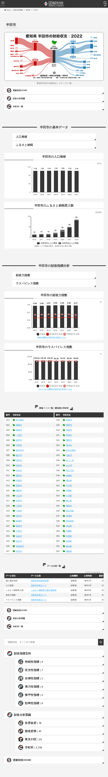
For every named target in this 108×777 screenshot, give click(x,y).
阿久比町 (70, 511)
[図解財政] (54, 4)
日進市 (69, 430)
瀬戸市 (19, 440)
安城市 (19, 480)
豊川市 (19, 455)
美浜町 (69, 526)
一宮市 (19, 435)
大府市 (19, 531)
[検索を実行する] (101, 642)
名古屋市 (20, 420)
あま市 (69, 465)
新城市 (19, 521)
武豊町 (69, 531)
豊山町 (69, 480)
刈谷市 (19, 470)
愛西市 (69, 440)
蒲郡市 (19, 490)
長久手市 (70, 470)
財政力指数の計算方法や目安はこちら (52, 337)
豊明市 (69, 425)
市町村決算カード (39, 585)
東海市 (19, 526)
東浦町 (69, 516)
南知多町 (70, 521)
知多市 (19, 536)
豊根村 (69, 551)
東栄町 (69, 546)
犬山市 (19, 496)
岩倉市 (69, 420)
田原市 (69, 435)
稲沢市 (19, 516)
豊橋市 (19, 425)
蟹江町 (69, 501)
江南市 (19, 506)
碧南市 (19, 465)
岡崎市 (19, 430)
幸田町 (69, 536)
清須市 (69, 445)
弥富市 (69, 455)
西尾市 (19, 485)
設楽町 (69, 541)
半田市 (19, 445)
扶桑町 (69, 490)
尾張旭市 (20, 546)
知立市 (19, 541)
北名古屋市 (71, 450)
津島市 (19, 460)
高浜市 (19, 551)
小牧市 (19, 511)
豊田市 (19, 475)
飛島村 (69, 506)
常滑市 (19, 501)
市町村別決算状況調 (40, 581)
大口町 (69, 485)
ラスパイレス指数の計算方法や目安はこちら (55, 389)
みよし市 (70, 460)
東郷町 (69, 475)
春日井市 (20, 450)
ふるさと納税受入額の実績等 (44, 590)
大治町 (69, 496)
